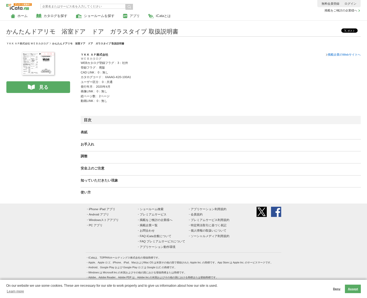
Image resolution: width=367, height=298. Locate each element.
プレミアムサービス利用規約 (210, 220)
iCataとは (163, 16)
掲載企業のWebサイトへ (344, 54)
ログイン (350, 3)
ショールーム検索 (152, 209)
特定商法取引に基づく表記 (208, 225)
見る (44, 87)
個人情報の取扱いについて (208, 230)
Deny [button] (336, 289)
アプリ (135, 16)
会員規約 (197, 214)
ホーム (22, 16)
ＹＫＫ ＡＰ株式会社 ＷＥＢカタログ (27, 43)
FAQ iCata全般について (155, 236)
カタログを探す (55, 16)
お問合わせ (147, 230)
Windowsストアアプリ (104, 220)
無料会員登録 (330, 3)
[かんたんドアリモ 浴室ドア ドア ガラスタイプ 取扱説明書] (38, 54)
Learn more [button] (15, 291)
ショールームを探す (99, 16)
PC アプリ (96, 225)
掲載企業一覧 (149, 225)
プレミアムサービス (153, 214)
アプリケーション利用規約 (208, 209)
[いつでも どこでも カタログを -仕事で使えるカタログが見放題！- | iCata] (19, 5)
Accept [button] (353, 289)
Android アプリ (99, 214)
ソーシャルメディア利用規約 (210, 236)
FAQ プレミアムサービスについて (162, 241)
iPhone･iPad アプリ (102, 209)
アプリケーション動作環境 (157, 247)
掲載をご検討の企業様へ (341, 10)
